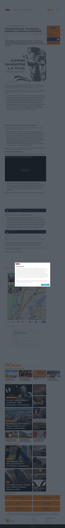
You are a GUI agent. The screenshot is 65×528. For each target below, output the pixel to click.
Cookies (21, 282)
